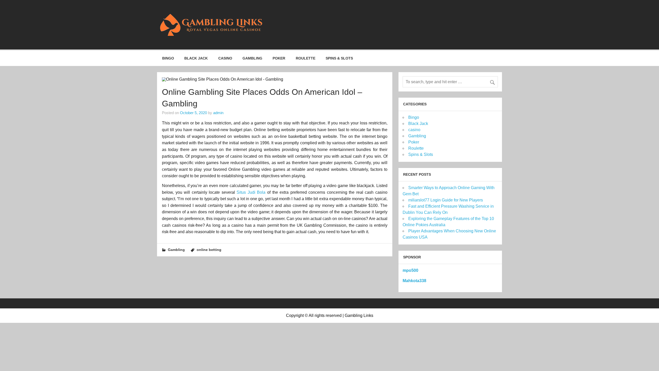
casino (225, 58)
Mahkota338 (414, 281)
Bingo (168, 58)
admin (218, 113)
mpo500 (410, 270)
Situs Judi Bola (251, 192)
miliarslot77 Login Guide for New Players (445, 200)
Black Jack (196, 58)
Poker (279, 58)
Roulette (305, 58)
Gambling (252, 58)
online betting (209, 250)
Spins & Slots (339, 58)
